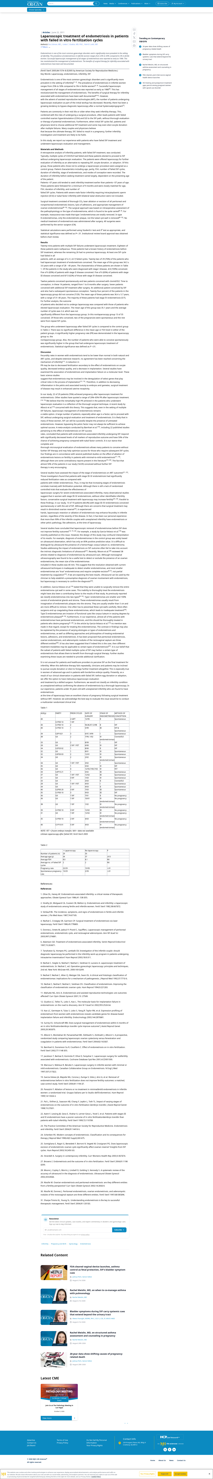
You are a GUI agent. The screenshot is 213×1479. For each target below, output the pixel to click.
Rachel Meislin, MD (79, 1297)
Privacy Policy (62, 1443)
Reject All (164, 1474)
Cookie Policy (96, 1477)
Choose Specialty (35, 10)
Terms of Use (62, 1440)
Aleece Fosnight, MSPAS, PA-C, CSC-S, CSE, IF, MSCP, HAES (93, 1318)
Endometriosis (85, 1244)
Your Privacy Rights (95, 1445)
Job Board (31, 1445)
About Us (162, 1460)
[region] (106, 1474)
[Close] (209, 1473)
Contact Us (31, 1443)
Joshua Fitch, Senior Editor (82, 1277)
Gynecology (73, 1244)
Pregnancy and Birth (58, 1244)
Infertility (44, 1244)
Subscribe (118, 1230)
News (106, 3)
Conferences (122, 3)
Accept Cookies (180, 1474)
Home (152, 1460)
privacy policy (85, 1235)
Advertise (31, 1440)
